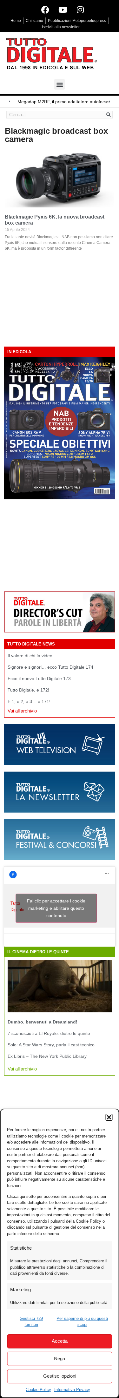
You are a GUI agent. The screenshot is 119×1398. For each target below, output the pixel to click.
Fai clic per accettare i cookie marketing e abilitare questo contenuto (56, 908)
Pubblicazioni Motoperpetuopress (77, 20)
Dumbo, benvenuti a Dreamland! (42, 1021)
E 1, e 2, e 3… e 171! (29, 701)
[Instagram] (80, 9)
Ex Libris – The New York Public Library (47, 1056)
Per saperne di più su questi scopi (82, 1321)
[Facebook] (45, 9)
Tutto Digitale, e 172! (28, 689)
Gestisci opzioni (59, 1376)
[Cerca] (108, 114)
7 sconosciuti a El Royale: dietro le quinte (49, 1033)
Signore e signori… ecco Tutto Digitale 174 (50, 667)
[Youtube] (63, 9)
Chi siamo (34, 20)
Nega (59, 1358)
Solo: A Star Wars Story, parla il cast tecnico (51, 1044)
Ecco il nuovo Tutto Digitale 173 (39, 678)
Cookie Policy (38, 1389)
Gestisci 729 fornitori (31, 1321)
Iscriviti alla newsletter (61, 27)
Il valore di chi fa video (30, 655)
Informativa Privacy (72, 1389)
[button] (109, 1117)
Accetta (60, 1341)
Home (15, 20)
